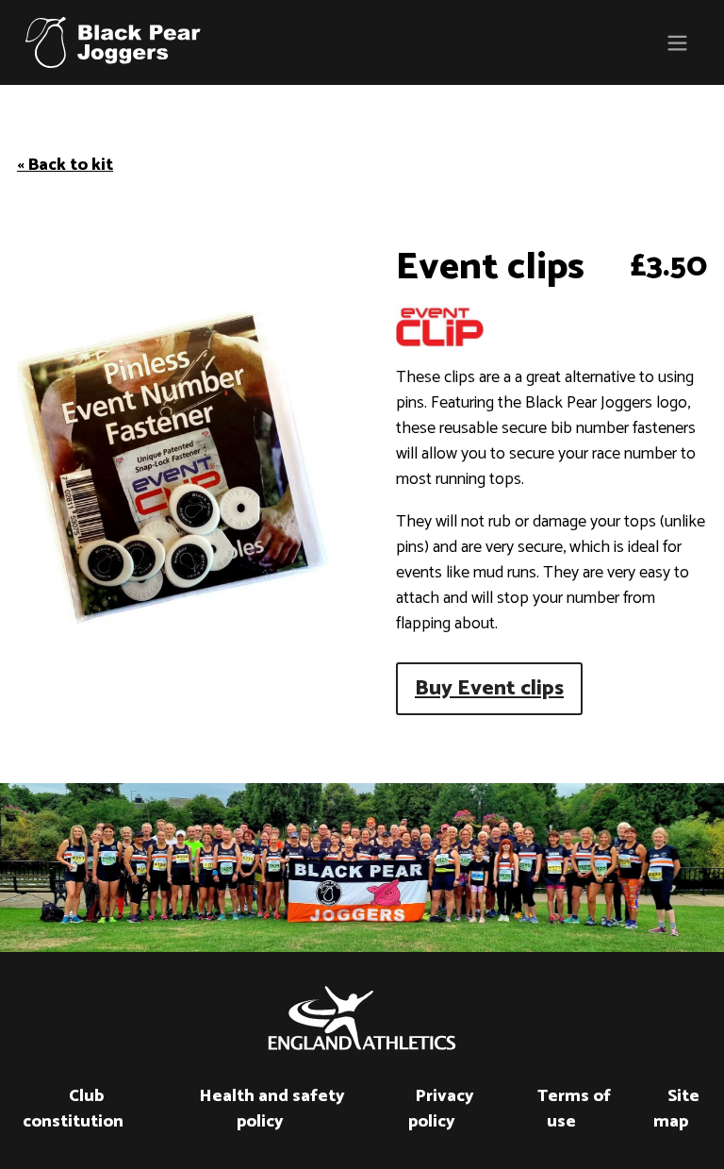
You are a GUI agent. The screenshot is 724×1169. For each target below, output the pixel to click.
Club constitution (73, 1109)
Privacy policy (441, 1109)
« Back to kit (65, 165)
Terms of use (574, 1109)
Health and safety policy (272, 1109)
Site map (676, 1109)
